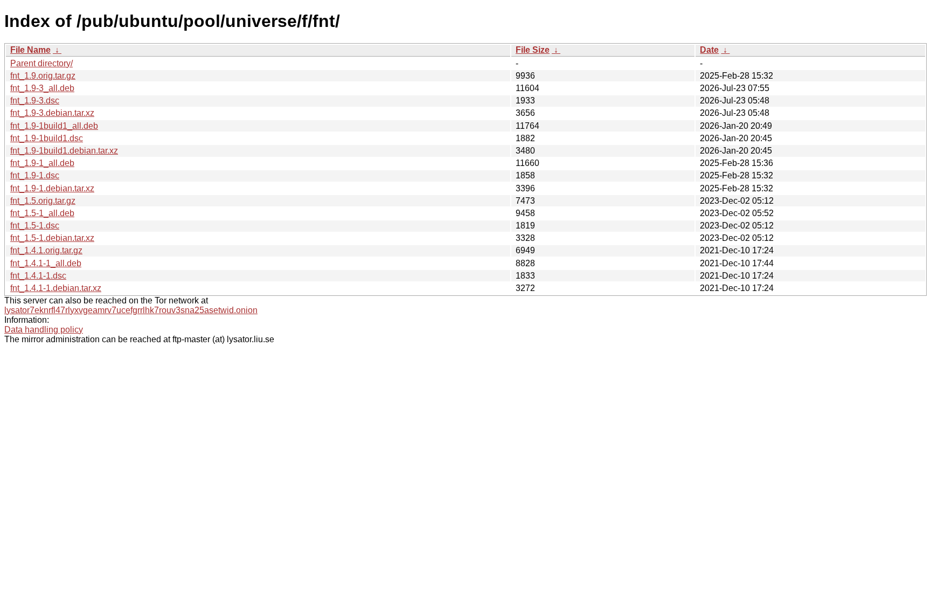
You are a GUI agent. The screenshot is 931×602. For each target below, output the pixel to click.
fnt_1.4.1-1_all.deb (45, 263)
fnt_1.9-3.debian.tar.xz (52, 112)
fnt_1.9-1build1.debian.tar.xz (64, 150)
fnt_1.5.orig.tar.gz (42, 200)
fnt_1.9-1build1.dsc (46, 138)
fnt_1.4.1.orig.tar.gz (46, 250)
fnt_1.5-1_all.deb (42, 213)
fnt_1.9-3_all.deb (42, 88)
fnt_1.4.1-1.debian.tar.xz (55, 288)
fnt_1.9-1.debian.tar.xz (52, 188)
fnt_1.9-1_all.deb (42, 163)
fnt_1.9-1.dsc (34, 175)
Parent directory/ (41, 63)
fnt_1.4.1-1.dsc (38, 275)
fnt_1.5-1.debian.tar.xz (52, 238)
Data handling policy (43, 329)
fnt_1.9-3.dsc (34, 100)
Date (709, 49)
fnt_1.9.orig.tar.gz (42, 75)
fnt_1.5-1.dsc (34, 225)
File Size (533, 49)
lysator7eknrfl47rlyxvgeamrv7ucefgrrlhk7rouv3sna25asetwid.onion (131, 310)
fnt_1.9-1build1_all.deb (54, 125)
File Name (30, 49)
